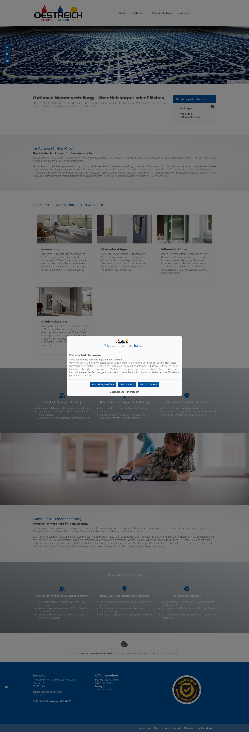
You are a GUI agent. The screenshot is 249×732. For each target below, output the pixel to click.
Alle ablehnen (127, 384)
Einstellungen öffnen (103, 384)
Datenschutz (117, 391)
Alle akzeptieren (148, 384)
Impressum (132, 391)
